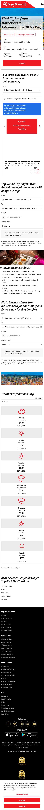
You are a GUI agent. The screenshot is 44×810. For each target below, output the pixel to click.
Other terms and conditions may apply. (20, 245)
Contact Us (4, 696)
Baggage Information (8, 657)
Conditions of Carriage (8, 669)
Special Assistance (7, 654)
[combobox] (22, 90)
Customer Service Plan (8, 681)
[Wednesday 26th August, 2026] (15, 161)
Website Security (6, 672)
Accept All (22, 806)
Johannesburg (6, 586)
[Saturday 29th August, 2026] (25, 161)
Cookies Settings (22, 794)
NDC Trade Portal (6, 648)
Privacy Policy (5, 666)
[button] (25, 34)
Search (22, 63)
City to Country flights (22, 747)
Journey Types (5, 221)
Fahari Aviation (6, 627)
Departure (7, 54)
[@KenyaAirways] (14, 724)
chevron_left (4, 126)
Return (25, 54)
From (5, 40)
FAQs (3, 702)
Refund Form (5, 714)
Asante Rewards (6, 618)
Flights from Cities (20, 745)
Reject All (22, 800)
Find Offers (22, 129)
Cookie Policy (5, 678)
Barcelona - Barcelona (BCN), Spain (17, 42)
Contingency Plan (6, 684)
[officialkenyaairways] (21, 724)
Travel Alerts (5, 705)
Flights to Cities (19, 742)
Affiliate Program (6, 645)
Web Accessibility (6, 687)
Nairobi (3, 589)
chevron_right (39, 126)
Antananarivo (6, 596)
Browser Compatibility (8, 675)
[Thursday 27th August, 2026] (19, 161)
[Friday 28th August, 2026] (22, 161)
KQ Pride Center (6, 624)
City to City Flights (8, 745)
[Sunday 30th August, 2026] (29, 161)
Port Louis (4, 593)
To (4, 47)
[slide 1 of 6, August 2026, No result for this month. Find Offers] (22, 126)
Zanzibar (4, 599)
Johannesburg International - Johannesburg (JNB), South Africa (21, 49)
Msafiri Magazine (6, 630)
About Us (4, 615)
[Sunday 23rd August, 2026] (6, 161)
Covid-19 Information (8, 711)
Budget (3, 213)
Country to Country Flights (32, 742)
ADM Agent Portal (6, 651)
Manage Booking (6, 639)
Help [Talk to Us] (6, 699)
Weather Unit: (38, 398)
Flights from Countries (33, 745)
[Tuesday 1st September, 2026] (35, 161)
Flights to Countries (7, 742)
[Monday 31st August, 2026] (32, 161)
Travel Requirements (7, 708)
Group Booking (6, 642)
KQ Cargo (4, 621)
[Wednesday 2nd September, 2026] (38, 161)
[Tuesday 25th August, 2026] (12, 161)
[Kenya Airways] (8, 724)
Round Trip (7, 35)
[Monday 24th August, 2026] (9, 161)
